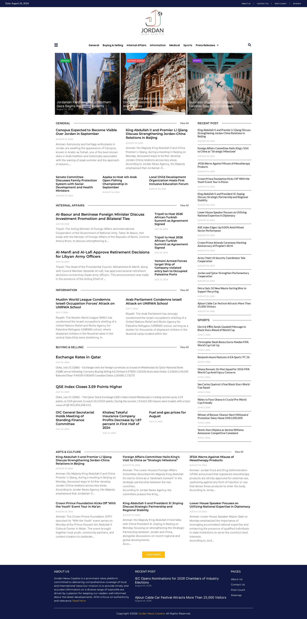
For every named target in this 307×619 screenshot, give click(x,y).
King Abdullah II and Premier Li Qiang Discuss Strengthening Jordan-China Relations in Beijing (156, 134)
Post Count (281, 3)
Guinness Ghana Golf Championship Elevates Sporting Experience (216, 104)
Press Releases (205, 45)
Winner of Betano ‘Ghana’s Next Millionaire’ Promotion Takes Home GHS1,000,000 (223, 416)
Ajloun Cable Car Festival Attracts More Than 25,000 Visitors (180, 597)
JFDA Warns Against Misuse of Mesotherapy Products (212, 458)
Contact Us (262, 3)
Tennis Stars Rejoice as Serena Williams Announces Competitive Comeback (221, 431)
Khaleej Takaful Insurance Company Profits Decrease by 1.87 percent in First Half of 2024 (122, 420)
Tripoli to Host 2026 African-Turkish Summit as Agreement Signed (171, 219)
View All (184, 123)
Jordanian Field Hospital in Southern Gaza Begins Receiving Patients (84, 104)
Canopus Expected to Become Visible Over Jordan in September (86, 132)
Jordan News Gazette (151, 613)
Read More (79, 600)
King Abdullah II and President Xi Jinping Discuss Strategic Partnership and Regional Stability (223, 197)
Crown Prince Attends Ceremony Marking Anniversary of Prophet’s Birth (222, 244)
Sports (187, 45)
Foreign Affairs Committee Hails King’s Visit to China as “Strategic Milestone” (223, 150)
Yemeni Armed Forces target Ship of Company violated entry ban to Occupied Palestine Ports (171, 267)
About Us (245, 3)
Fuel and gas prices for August (167, 414)
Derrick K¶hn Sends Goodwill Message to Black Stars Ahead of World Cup (222, 328)
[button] (249, 45)
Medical (174, 45)
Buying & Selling (113, 45)
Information (158, 45)
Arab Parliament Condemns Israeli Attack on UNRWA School (154, 301)
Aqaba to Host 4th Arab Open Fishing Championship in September (120, 182)
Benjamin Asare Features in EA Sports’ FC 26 (224, 357)
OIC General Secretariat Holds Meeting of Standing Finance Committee (75, 418)
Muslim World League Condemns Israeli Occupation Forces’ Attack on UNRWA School (85, 303)
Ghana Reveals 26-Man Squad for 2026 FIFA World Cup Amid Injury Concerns (223, 371)
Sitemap (297, 3)
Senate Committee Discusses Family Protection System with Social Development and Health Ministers (76, 183)
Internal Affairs (136, 45)
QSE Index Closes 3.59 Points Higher (89, 387)
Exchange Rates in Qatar (78, 357)
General (94, 45)
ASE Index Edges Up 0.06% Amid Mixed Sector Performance (221, 229)
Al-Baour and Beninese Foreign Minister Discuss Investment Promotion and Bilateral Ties (153, 102)
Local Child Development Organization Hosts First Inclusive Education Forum (168, 180)
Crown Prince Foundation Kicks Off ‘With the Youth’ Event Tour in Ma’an (223, 180)
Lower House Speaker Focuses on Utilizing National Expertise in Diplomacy (222, 214)
